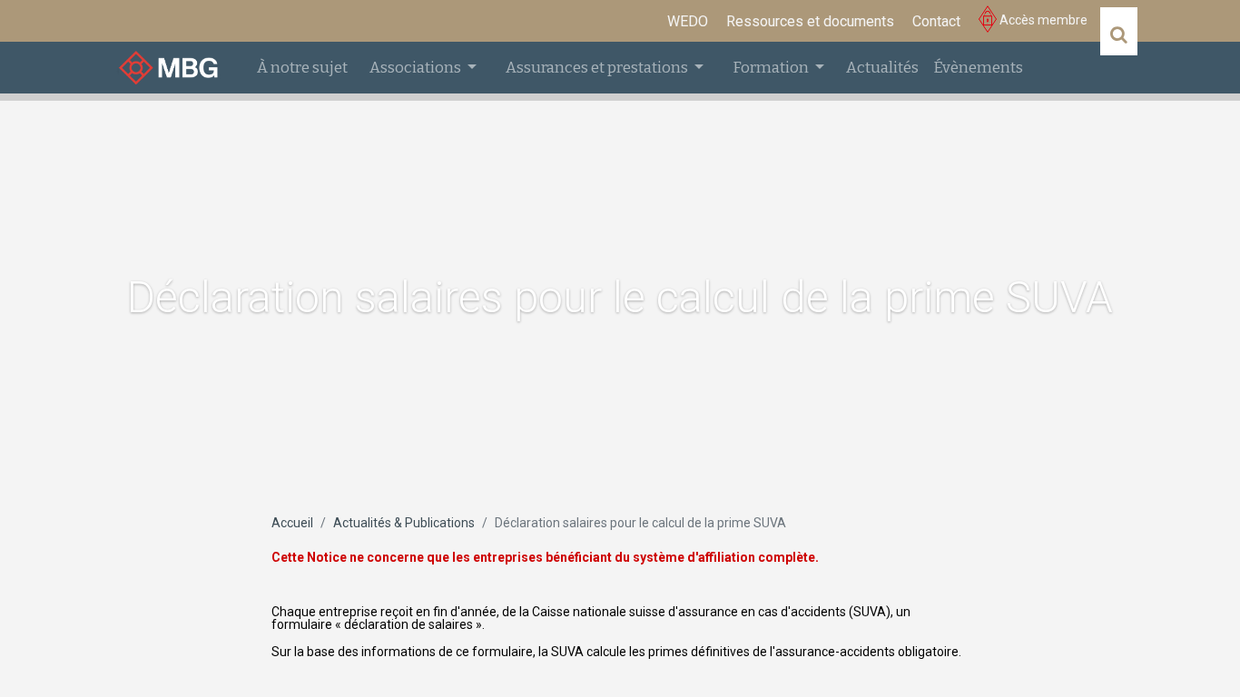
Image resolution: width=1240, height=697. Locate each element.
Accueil (292, 522)
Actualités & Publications (404, 522)
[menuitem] (687, 22)
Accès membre (1042, 20)
